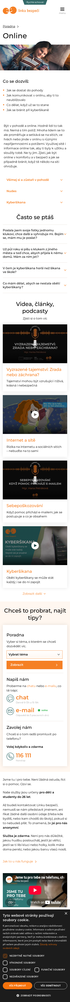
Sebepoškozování (25, 505)
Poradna (9, 26)
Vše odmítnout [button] (51, 985)
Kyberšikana (19, 571)
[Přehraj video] (35, 414)
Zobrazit (16, 665)
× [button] (65, 913)
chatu (31, 686)
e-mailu (50, 686)
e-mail (25, 710)
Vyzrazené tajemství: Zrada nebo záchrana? (34, 372)
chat (22, 697)
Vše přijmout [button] (17, 985)
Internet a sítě (21, 440)
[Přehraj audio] (35, 343)
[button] (35, 995)
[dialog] (35, 956)
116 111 (23, 755)
